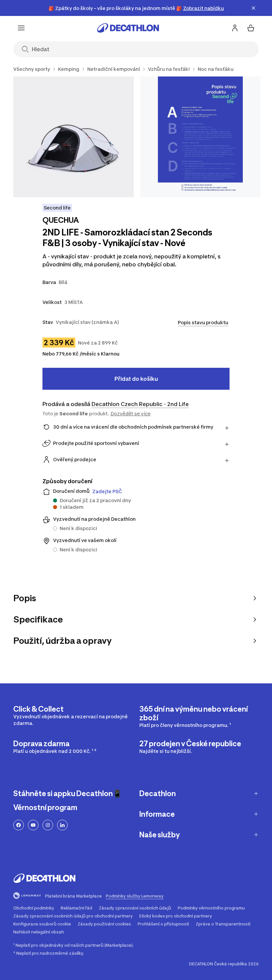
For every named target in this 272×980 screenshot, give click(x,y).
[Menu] (21, 28)
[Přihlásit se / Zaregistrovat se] (235, 28)
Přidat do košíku (136, 378)
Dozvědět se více (130, 413)
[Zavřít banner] (253, 8)
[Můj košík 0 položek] (251, 28)
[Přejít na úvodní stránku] (128, 28)
